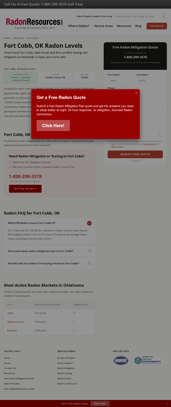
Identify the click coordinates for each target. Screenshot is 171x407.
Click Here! (53, 125)
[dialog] (85, 114)
